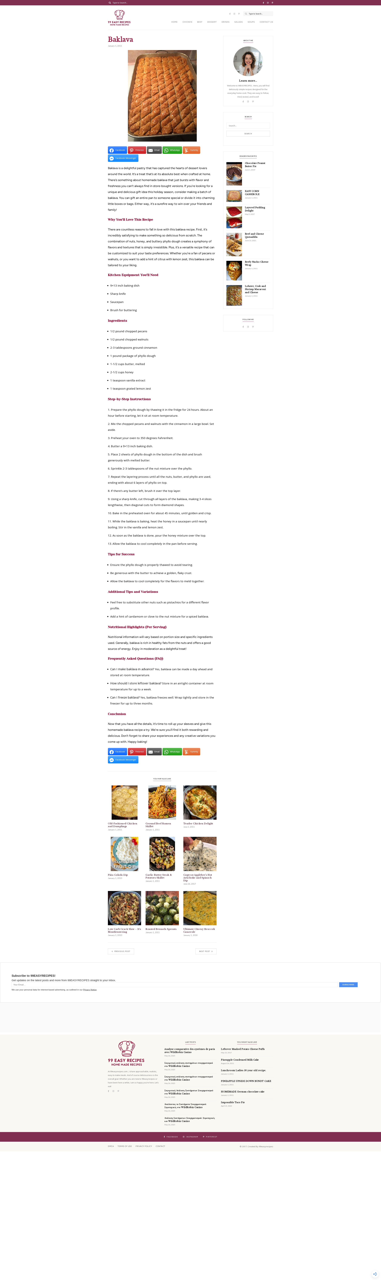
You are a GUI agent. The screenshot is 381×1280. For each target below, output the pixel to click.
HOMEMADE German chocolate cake (242, 1091)
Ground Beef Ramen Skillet (158, 825)
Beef (199, 22)
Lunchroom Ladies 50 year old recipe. (243, 1070)
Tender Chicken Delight (198, 823)
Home (174, 22)
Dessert (212, 22)
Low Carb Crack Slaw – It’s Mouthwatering (124, 930)
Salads (238, 22)
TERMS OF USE (125, 1146)
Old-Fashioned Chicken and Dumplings (122, 825)
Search (248, 134)
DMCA (111, 1146)
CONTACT (160, 1146)
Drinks (225, 22)
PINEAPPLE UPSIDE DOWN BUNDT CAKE (246, 1081)
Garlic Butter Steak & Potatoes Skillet (159, 876)
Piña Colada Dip (118, 874)
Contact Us (266, 22)
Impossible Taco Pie (233, 1102)
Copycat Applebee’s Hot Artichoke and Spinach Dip (197, 877)
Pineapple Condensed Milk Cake (240, 1059)
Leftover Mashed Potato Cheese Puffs (243, 1049)
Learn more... (248, 80)
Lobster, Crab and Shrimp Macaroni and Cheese (255, 289)
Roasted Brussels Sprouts (161, 929)
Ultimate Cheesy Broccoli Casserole (199, 930)
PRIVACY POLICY (144, 1146)
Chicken (187, 22)
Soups (251, 22)
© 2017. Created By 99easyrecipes (256, 1146)
